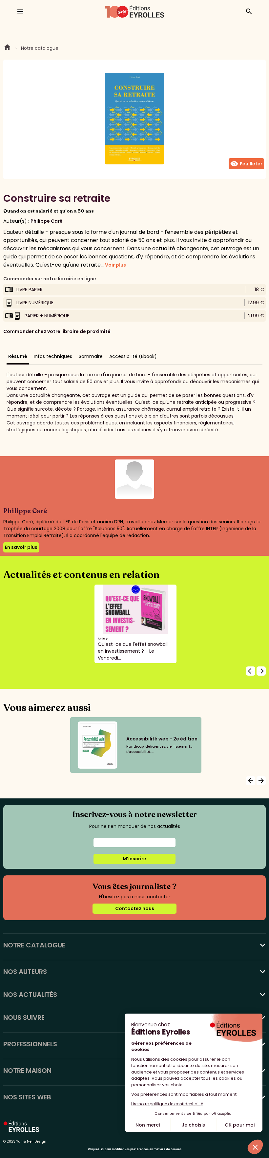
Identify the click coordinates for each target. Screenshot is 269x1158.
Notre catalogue (39, 48)
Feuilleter (246, 164)
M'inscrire (134, 858)
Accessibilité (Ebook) (133, 356)
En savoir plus (21, 547)
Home (7, 48)
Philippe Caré (47, 221)
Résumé (17, 356)
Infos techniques (53, 356)
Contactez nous (134, 908)
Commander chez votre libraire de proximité (57, 331)
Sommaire (91, 356)
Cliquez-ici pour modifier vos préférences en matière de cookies (134, 1149)
